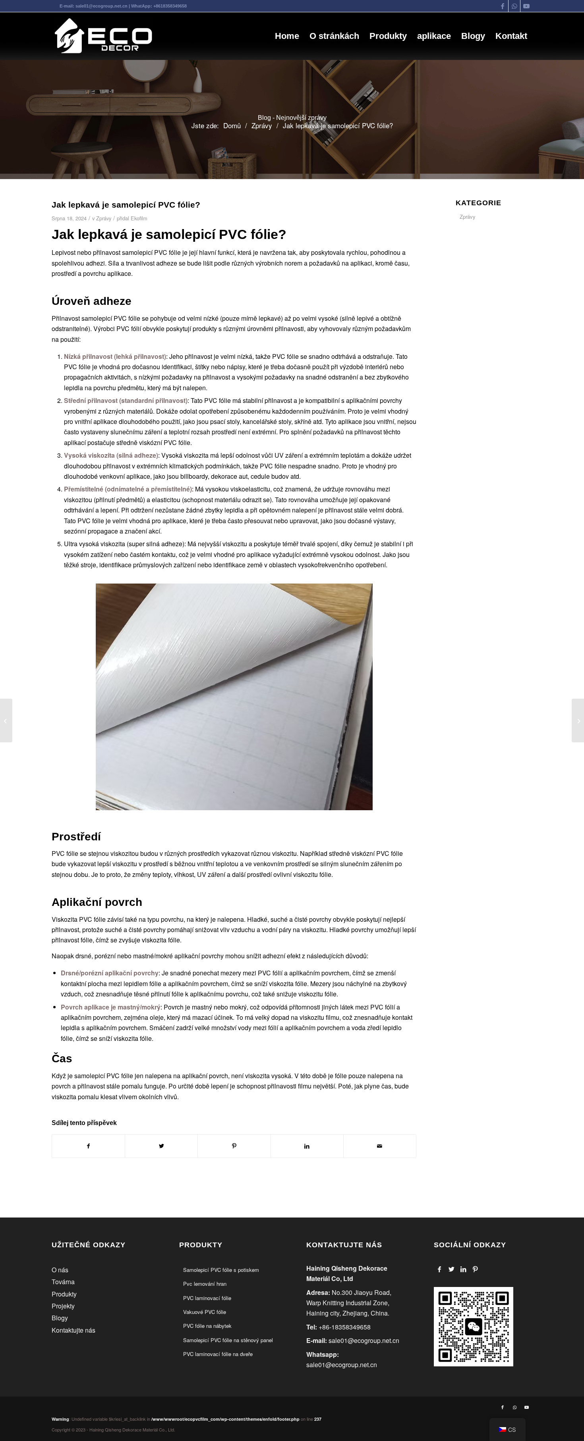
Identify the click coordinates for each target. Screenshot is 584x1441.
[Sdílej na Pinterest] (234, 1146)
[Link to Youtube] (526, 6)
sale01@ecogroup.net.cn (101, 6)
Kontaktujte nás (73, 1330)
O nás (60, 1269)
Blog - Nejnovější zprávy (292, 117)
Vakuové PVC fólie (204, 1312)
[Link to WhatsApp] (514, 6)
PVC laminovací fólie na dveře (218, 1354)
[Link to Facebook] (502, 6)
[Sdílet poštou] (380, 1146)
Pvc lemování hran (204, 1283)
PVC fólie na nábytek (207, 1325)
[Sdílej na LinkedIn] (307, 1146)
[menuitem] (287, 36)
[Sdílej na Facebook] (88, 1146)
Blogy (60, 1317)
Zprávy (103, 218)
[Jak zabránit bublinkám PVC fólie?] (578, 720)
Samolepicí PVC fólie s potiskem (221, 1269)
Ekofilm (139, 218)
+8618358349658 (170, 6)
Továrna (63, 1281)
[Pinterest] (475, 1269)
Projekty (63, 1305)
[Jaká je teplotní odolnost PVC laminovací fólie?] (6, 720)
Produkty (64, 1293)
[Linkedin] (463, 1269)
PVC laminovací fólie (207, 1298)
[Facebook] (439, 1269)
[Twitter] (451, 1269)
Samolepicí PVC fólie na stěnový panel (228, 1340)
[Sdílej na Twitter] (161, 1146)
